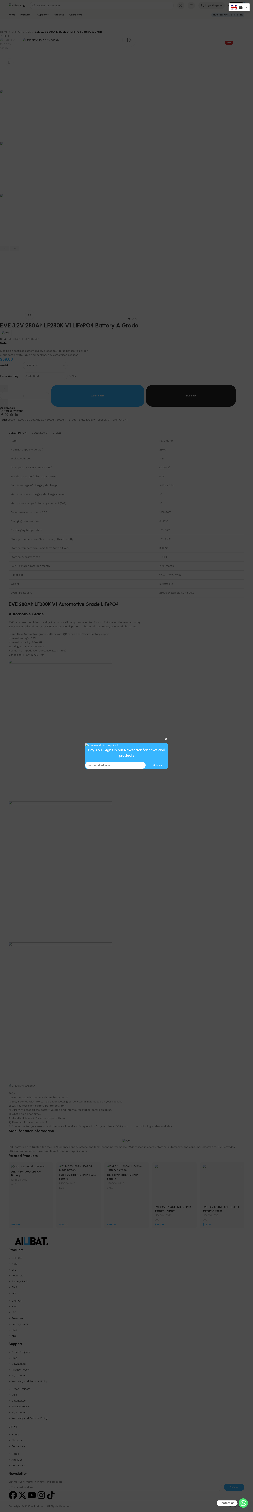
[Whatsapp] (243, 1503)
